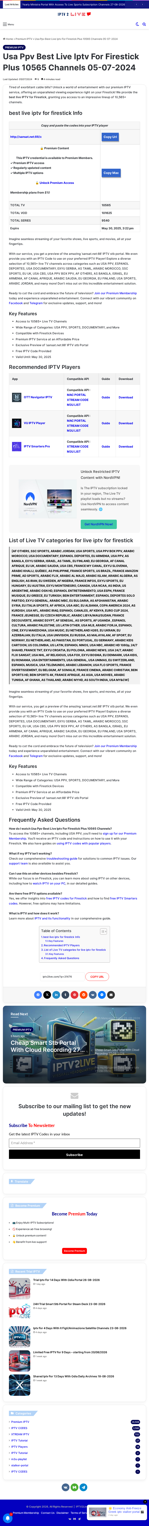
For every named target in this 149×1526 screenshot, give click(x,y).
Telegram (36, 303)
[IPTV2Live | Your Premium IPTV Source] (74, 14)
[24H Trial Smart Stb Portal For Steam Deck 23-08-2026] (19, 1312)
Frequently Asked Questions (61, 958)
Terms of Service (81, 1512)
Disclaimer (62, 1512)
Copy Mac (111, 173)
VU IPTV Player (34, 423)
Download (126, 397)
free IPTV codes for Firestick (66, 898)
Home (9, 38)
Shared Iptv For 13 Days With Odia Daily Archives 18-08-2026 (73, 1376)
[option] (74, 1044)
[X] (47, 995)
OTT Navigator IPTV (38, 397)
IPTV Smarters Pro (37, 446)
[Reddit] (83, 995)
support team (18, 863)
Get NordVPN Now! (99, 524)
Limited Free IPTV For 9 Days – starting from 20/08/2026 (70, 1352)
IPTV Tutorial (19, 1440)
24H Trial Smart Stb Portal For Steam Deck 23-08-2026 (69, 1304)
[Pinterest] (74, 995)
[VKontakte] (93, 995)
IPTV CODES (19, 1428)
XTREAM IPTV (20, 1434)
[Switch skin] (137, 24)
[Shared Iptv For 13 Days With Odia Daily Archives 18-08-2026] (19, 1385)
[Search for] (144, 24)
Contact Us (48, 1512)
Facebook (16, 303)
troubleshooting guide (62, 858)
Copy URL (97, 976)
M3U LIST (74, 405)
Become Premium (74, 1250)
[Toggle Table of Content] (101, 931)
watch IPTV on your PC (49, 883)
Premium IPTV (24, 38)
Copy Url (110, 137)
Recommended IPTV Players (62, 945)
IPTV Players (19, 1446)
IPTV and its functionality (52, 918)
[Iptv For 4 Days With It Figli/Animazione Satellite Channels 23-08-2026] (19, 1337)
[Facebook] (38, 995)
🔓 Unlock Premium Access (54, 183)
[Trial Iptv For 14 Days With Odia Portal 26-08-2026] (19, 1288)
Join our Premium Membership (115, 293)
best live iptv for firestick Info (61, 936)
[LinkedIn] (56, 995)
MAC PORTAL (76, 395)
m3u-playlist (19, 1459)
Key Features (56, 940)
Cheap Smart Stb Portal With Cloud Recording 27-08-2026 (47, 1046)
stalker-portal (19, 1465)
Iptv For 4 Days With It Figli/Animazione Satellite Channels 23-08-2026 (79, 1328)
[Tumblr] (65, 995)
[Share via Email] (111, 995)
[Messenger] (102, 995)
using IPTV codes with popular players (84, 843)
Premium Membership (26, 1512)
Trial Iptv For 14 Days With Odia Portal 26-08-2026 (66, 1280)
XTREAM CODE (77, 400)
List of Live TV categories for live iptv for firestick (75, 949)
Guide (106, 397)
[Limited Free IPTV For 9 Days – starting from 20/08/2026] (19, 1361)
